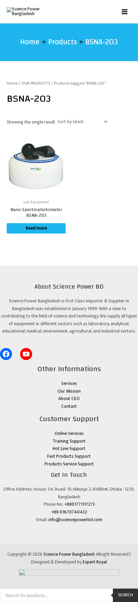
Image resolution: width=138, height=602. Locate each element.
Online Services (69, 433)
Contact (69, 406)
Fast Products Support (69, 456)
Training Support (69, 441)
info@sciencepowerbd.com (75, 519)
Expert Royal (95, 562)
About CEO (69, 398)
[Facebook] (6, 354)
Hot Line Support (69, 448)
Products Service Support (69, 464)
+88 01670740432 (69, 512)
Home (12, 83)
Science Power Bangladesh (69, 554)
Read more (36, 228)
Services (69, 383)
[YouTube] (26, 354)
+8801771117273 (79, 504)
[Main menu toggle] (124, 11)
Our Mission (69, 391)
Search (125, 595)
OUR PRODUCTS (35, 83)
